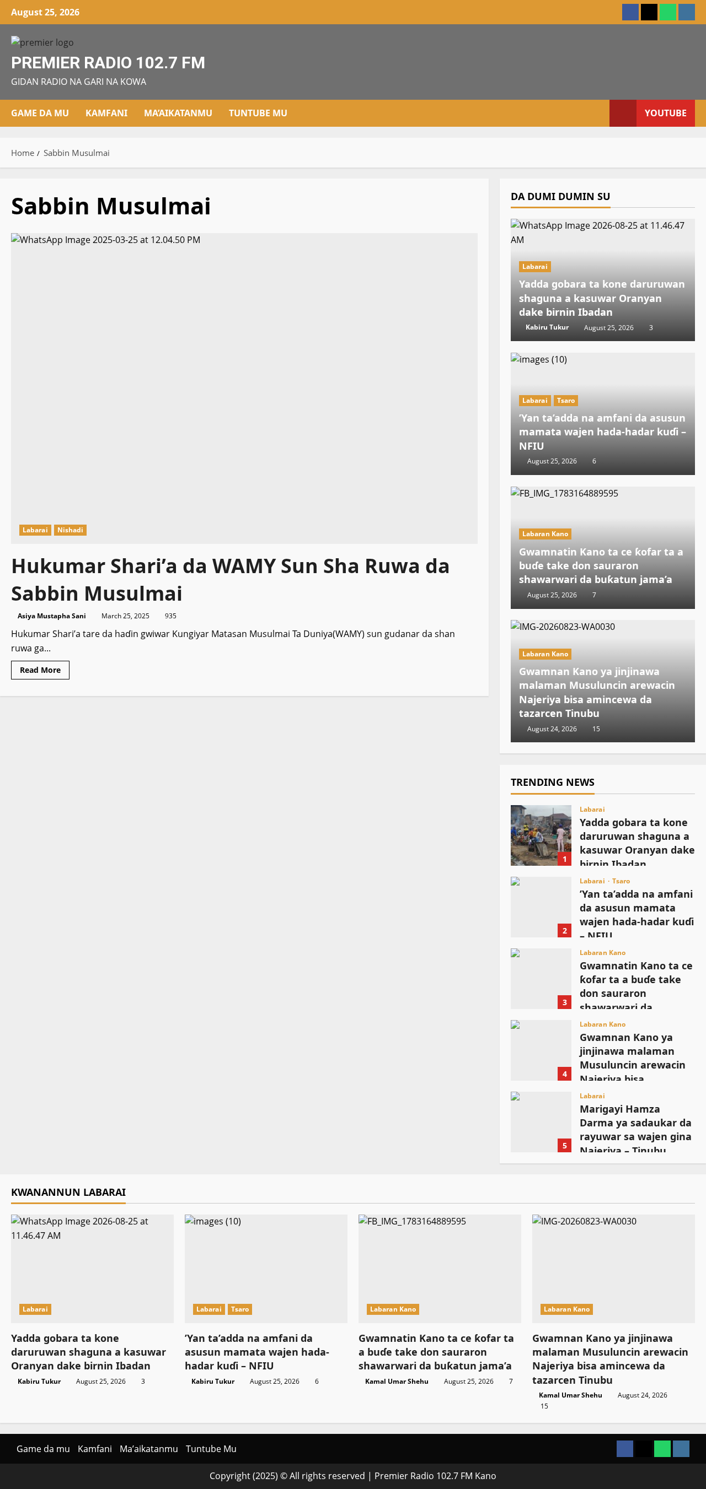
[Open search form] (598, 113)
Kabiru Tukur (547, 327)
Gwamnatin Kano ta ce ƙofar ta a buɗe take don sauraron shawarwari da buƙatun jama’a (601, 565)
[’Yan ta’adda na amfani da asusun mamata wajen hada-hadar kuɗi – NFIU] (266, 1269)
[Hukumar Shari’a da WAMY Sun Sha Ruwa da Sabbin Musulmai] (244, 388)
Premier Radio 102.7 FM (108, 62)
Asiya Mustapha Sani (52, 616)
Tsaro (566, 400)
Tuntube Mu (258, 113)
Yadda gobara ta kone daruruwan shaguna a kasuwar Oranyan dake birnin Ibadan (602, 298)
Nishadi (70, 530)
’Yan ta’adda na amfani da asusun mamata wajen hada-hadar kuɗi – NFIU (602, 432)
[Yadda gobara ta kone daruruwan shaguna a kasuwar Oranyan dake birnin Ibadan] (92, 1269)
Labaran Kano (545, 533)
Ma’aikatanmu (178, 113)
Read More (44, 671)
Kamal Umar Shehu (397, 1381)
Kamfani (106, 113)
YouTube (666, 113)
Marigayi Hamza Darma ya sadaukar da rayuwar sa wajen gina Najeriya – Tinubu (541, 1122)
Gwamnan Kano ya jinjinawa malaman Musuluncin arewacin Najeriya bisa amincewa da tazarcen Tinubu (597, 692)
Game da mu (40, 113)
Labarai (35, 530)
